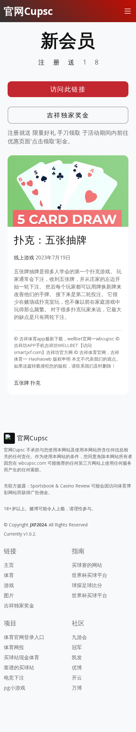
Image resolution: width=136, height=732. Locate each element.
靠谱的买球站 (19, 667)
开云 (77, 677)
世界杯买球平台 (89, 575)
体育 (9, 575)
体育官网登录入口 (24, 637)
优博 (77, 667)
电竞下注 (14, 677)
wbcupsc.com (32, 463)
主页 (9, 564)
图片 (9, 595)
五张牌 (21, 382)
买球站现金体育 (21, 657)
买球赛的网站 (87, 564)
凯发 (77, 657)
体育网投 (14, 647)
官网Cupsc (28, 11)
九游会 (79, 637)
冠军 (77, 647)
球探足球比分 (87, 585)
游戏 (9, 585)
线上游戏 (24, 257)
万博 (77, 687)
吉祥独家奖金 (68, 115)
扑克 (35, 382)
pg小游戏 (14, 687)
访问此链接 (68, 89)
